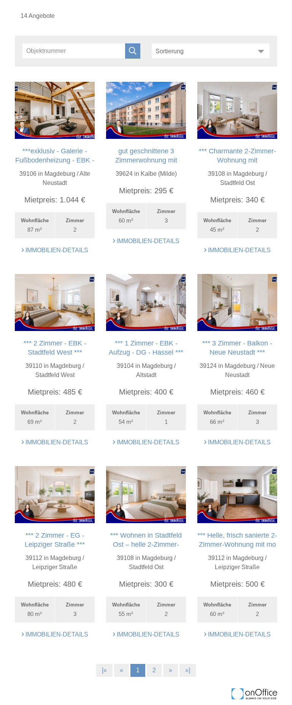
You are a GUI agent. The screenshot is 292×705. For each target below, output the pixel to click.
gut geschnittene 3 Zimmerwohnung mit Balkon (146, 160)
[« (104, 670)
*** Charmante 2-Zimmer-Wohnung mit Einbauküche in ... (237, 160)
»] (187, 670)
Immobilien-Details (56, 250)
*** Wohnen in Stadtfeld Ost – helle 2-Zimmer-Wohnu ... (146, 544)
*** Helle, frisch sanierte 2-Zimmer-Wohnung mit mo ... (237, 544)
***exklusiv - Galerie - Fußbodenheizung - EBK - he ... (54, 160)
